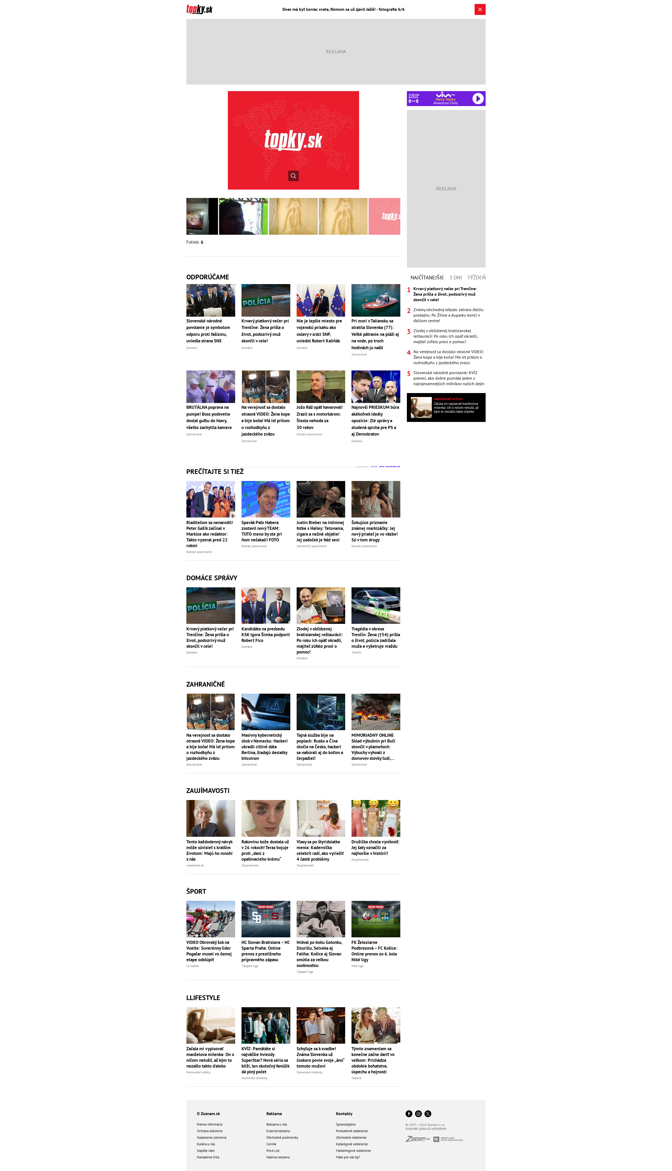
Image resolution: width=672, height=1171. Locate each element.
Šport (196, 891)
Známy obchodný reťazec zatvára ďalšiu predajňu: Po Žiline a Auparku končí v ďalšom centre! (448, 315)
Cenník (271, 1144)
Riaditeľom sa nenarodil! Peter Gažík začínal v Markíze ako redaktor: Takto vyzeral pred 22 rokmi (209, 534)
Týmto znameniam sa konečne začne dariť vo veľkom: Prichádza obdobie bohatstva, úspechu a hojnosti (373, 1060)
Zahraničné (205, 684)
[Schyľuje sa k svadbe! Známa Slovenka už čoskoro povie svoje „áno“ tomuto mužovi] (321, 1025)
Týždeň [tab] (476, 277)
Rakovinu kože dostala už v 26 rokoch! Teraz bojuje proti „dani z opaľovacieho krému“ (265, 850)
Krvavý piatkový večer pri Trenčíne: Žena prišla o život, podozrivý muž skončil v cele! (210, 637)
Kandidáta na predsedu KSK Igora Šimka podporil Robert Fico (266, 634)
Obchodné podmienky (282, 1137)
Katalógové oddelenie (352, 1144)
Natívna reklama (278, 1157)
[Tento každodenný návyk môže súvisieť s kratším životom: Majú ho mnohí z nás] (210, 818)
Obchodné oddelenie (351, 1137)
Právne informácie (210, 1124)
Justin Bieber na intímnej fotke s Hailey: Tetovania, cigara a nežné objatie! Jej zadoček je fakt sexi (320, 531)
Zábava (356, 1078)
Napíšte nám (206, 1150)
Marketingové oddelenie (353, 1150)
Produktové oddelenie (352, 1131)
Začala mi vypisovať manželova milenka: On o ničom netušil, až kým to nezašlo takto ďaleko (210, 1057)
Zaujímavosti (207, 790)
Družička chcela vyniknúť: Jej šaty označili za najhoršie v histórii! (375, 847)
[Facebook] (409, 1114)
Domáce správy (211, 577)
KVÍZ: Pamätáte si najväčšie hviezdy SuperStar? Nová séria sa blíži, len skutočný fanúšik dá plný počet (265, 1060)
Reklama (274, 1113)
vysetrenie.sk (195, 865)
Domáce (191, 652)
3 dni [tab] (455, 277)
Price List (272, 1150)
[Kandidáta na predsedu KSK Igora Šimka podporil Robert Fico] (266, 605)
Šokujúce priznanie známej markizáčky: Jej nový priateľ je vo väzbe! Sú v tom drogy (374, 531)
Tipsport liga (250, 966)
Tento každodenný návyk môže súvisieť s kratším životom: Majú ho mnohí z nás (209, 850)
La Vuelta (192, 966)
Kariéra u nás (206, 1144)
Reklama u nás (276, 1124)
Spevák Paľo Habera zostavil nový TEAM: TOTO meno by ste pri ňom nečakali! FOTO (262, 531)
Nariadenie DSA (208, 1157)
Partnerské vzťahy (198, 1072)
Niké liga (357, 966)
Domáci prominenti (199, 552)
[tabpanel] (446, 336)
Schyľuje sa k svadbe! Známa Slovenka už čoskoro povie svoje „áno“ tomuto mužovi (320, 1057)
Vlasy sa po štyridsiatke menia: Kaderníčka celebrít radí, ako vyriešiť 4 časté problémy (320, 850)
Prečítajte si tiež (215, 471)
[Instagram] (418, 1114)
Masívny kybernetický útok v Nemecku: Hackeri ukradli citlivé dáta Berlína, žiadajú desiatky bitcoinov (265, 746)
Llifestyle (203, 997)
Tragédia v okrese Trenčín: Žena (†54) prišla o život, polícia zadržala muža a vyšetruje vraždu (375, 637)
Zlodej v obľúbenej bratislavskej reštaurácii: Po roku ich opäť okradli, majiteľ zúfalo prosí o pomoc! (320, 640)
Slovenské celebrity (254, 1078)
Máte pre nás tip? (348, 1157)
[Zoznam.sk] (419, 1140)
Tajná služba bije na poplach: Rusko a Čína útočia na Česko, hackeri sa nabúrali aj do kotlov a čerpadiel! (320, 746)
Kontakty (344, 1113)
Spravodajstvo (346, 1124)
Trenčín (356, 652)
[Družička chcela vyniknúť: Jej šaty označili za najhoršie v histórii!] (375, 818)
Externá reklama (278, 1131)
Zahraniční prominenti (312, 546)
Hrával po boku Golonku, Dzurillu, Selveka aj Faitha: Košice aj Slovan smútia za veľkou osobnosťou (319, 953)
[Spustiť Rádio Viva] (445, 94)
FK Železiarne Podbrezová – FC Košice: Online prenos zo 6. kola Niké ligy (374, 951)
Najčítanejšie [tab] (427, 277)
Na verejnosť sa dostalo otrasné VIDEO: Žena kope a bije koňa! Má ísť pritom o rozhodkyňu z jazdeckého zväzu (210, 746)
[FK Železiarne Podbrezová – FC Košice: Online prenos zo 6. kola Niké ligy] (375, 919)
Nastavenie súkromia (211, 1137)
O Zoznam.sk (208, 1113)
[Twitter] (427, 1114)
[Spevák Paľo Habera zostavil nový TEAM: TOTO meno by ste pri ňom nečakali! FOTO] (266, 499)
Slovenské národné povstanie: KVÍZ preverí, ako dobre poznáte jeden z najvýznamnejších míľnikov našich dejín (448, 378)
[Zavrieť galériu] (480, 9)
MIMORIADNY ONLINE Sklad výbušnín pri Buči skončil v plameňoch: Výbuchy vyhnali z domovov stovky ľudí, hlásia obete (373, 746)
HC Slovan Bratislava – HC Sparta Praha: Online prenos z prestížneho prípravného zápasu (266, 951)
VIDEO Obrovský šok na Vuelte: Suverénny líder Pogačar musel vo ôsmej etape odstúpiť (209, 951)
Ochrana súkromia (209, 1131)
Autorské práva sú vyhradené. (426, 1128)
